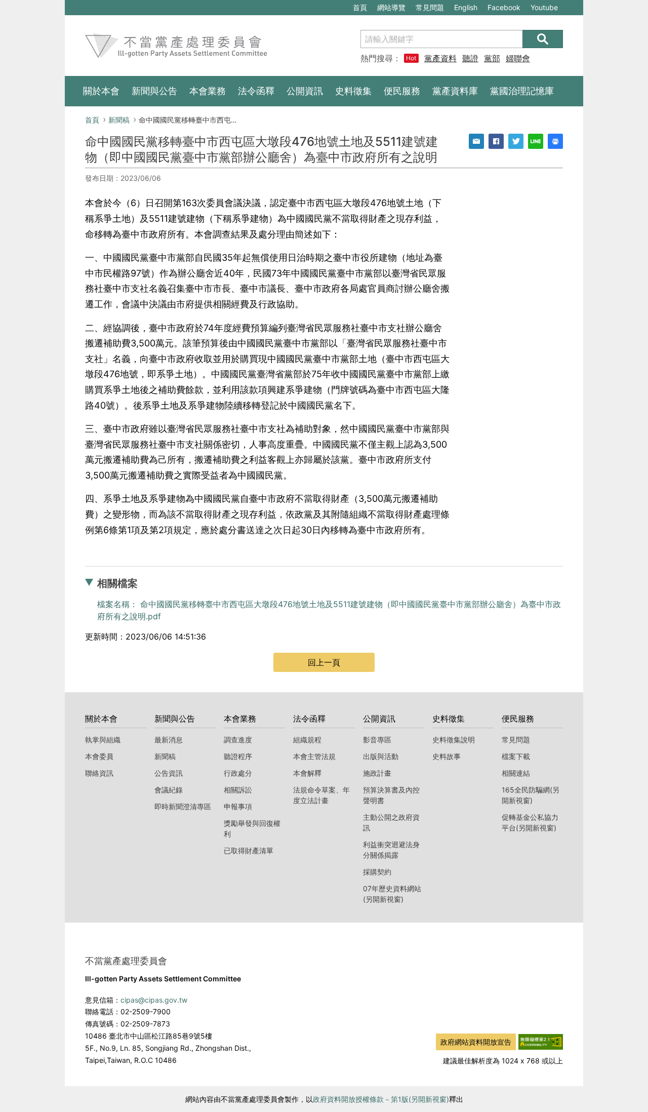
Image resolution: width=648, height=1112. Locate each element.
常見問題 (430, 7)
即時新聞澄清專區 (182, 806)
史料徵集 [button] (353, 91)
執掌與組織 (102, 739)
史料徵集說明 (453, 739)
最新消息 (168, 739)
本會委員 (99, 756)
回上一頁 (324, 662)
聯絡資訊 (99, 773)
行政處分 (238, 773)
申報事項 (238, 806)
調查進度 (238, 739)
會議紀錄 (168, 789)
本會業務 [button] (207, 91)
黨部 (492, 58)
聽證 (470, 58)
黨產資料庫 (440, 58)
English (465, 7)
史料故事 (446, 756)
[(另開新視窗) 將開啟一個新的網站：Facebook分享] (496, 141)
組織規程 (307, 739)
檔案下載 (516, 756)
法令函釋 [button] (256, 91)
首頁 (360, 7)
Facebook (503, 9)
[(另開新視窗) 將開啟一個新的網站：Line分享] (535, 141)
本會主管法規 (314, 756)
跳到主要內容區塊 (99, 6)
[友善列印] (555, 141)
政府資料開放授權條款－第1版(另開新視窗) (381, 1099)
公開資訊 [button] (305, 91)
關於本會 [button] (101, 91)
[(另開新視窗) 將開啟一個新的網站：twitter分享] (515, 141)
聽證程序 (238, 756)
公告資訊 (168, 773)
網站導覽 (391, 7)
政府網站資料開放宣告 (475, 1042)
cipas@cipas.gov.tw (153, 1000)
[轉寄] (476, 141)
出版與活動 (380, 756)
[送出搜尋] (542, 39)
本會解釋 (307, 773)
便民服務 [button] (402, 91)
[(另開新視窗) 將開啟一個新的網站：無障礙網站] (540, 1041)
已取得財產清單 (248, 850)
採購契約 (377, 871)
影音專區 (377, 739)
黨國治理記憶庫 (522, 91)
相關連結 (516, 773)
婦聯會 (518, 58)
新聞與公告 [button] (154, 91)
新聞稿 (119, 119)
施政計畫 (377, 773)
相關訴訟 (238, 789)
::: (70, 6)
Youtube (544, 9)
